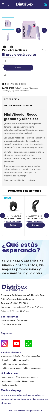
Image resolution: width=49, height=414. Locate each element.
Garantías (6, 360)
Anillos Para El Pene (12, 216)
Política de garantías (21, 360)
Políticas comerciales (32, 368)
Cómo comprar (28, 381)
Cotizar (18, 67)
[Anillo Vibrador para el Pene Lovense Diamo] (35, 206)
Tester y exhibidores (10, 385)
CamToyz (6, 91)
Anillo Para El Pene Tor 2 (15, 219)
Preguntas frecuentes (31, 356)
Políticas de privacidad (12, 368)
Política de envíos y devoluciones (16, 364)
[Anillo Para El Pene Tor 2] (13, 206)
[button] (45, 4)
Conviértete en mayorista (27, 377)
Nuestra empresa (8, 320)
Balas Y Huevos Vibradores (26, 88)
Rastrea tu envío (8, 377)
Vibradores (24, 91)
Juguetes (15, 91)
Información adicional (18, 105)
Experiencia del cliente (10, 356)
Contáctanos (22, 320)
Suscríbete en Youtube (11, 324)
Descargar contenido (11, 381)
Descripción (11, 99)
